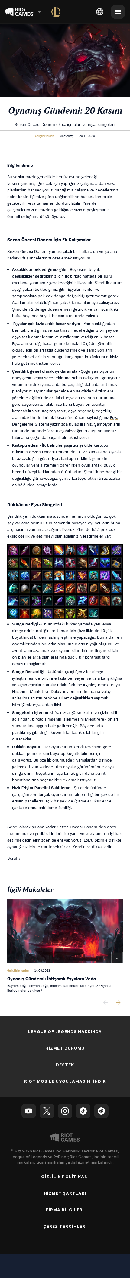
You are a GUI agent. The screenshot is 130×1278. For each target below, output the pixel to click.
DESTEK (65, 1064)
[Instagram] (65, 1111)
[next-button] (118, 1003)
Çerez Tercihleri (65, 1226)
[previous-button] (106, 1003)
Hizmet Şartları (65, 1193)
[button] (44, 136)
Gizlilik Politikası (65, 1176)
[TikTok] (83, 1111)
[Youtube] (28, 1111)
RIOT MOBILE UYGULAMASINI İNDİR (65, 1081)
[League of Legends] (56, 12)
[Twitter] (46, 1111)
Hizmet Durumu (65, 1048)
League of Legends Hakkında (65, 1031)
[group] (65, 946)
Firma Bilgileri (65, 1209)
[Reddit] (101, 1111)
